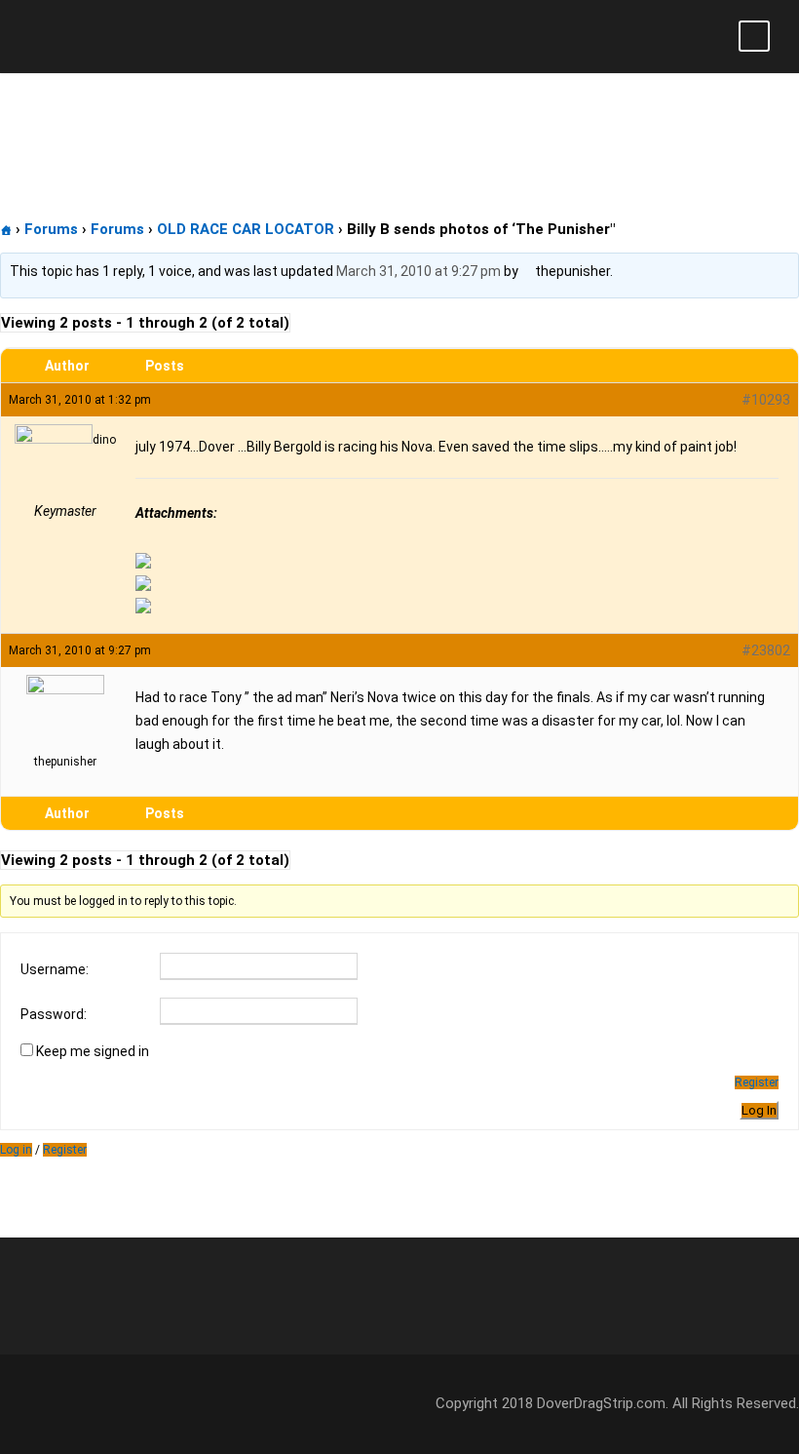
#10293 (766, 400)
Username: (54, 969)
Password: (53, 1014)
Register (757, 1082)
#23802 (766, 650)
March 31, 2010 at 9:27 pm (418, 271)
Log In (759, 1110)
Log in (16, 1150)
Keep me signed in (92, 1051)
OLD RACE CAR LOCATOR (245, 229)
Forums (51, 229)
